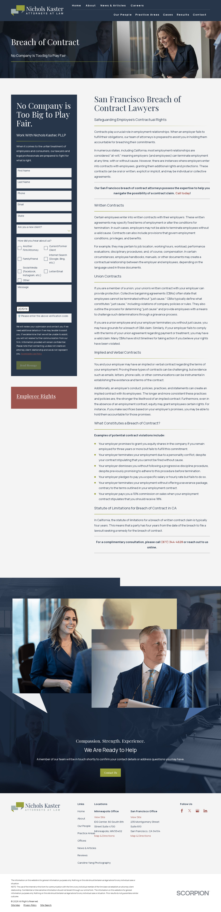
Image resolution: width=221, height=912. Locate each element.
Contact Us (110, 772)
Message (23, 287)
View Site (99, 817)
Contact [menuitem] (199, 14)
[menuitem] (15, 905)
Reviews (83, 855)
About (91, 5)
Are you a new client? (30, 227)
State (21, 215)
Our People (84, 826)
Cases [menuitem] (168, 14)
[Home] (37, 10)
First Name (24, 170)
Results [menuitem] (183, 14)
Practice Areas (86, 833)
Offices (82, 840)
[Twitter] (189, 811)
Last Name (24, 182)
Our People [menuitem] (123, 14)
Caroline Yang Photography (94, 863)
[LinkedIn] (205, 811)
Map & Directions (104, 836)
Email (21, 204)
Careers (137, 5)
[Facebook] (182, 811)
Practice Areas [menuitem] (147, 14)
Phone (21, 193)
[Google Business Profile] (197, 811)
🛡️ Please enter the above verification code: (43, 316)
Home (76, 5)
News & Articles (113, 5)
